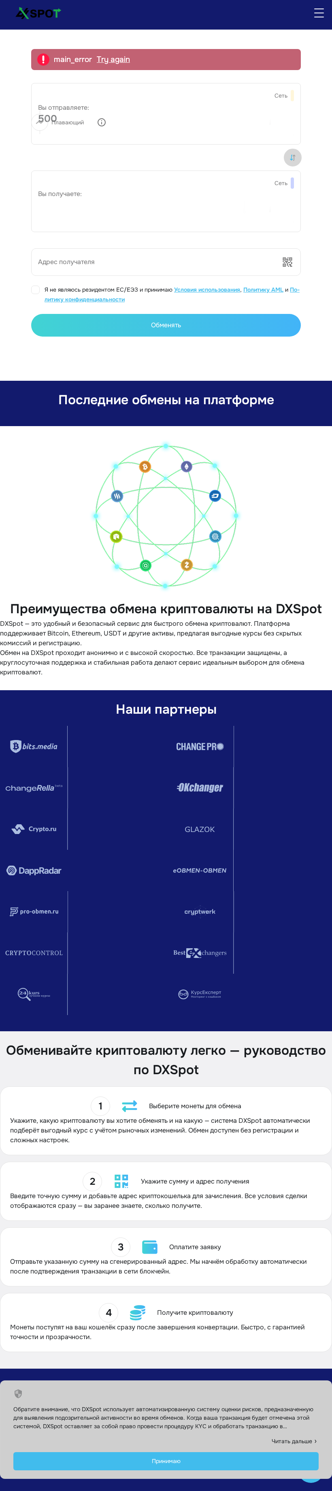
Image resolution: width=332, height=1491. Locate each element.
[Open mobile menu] (319, 13)
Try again (113, 59)
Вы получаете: (60, 194)
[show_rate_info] (101, 122)
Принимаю (166, 1461)
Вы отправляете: (63, 107)
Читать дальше (292, 1441)
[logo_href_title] (35, 12)
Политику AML (263, 289)
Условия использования (207, 289)
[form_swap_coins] (293, 157)
